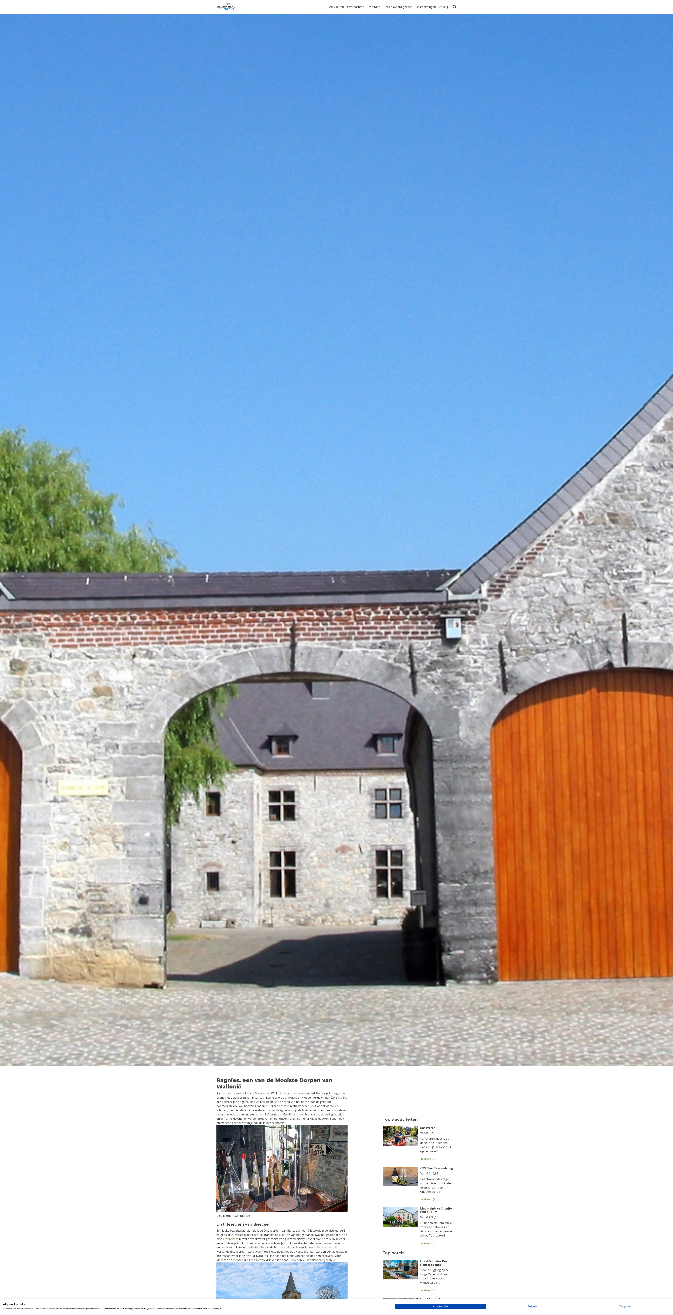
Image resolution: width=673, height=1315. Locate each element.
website (230, 1239)
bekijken (425, 1158)
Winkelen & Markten (396, 46)
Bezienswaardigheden (398, 7)
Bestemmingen (426, 7)
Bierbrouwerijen (394, 30)
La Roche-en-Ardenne (424, 20)
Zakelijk (444, 7)
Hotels (351, 19)
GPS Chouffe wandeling (337, 20)
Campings (353, 13)
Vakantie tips (376, 35)
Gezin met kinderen (380, 30)
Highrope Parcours (342, 33)
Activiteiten (336, 7)
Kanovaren (336, 13)
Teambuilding (448, 13)
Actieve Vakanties (379, 13)
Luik (419, 27)
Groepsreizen (448, 19)
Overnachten (355, 7)
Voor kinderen (392, 40)
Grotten (388, 35)
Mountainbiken (339, 27)
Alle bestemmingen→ (427, 51)
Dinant (420, 38)
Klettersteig (337, 44)
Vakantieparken (357, 30)
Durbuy (421, 13)
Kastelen (389, 24)
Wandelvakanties (379, 24)
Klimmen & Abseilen (342, 38)
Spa (418, 33)
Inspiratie (374, 7)
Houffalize (422, 44)
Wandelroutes (392, 13)
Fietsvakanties (377, 19)
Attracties (389, 19)
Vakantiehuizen (357, 24)
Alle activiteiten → (341, 49)
